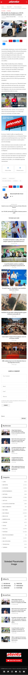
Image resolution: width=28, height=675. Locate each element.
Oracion (15, 525)
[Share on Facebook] (14, 41)
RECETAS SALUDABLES (15, 534)
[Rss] (20, 671)
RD (20, 180)
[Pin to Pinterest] (21, 41)
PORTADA (15, 531)
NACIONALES (15, 513)
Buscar (3, 416)
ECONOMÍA (15, 488)
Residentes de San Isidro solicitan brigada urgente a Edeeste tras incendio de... (14, 313)
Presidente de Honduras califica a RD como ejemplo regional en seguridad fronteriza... (14, 240)
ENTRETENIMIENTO (15, 491)
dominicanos (12, 178)
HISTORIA (15, 494)
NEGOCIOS (15, 516)
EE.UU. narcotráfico (6, 180)
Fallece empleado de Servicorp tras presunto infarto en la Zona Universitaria (18, 468)
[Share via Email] (4, 44)
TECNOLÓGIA (15, 544)
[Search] (26, 2)
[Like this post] (11, 41)
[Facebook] (4, 671)
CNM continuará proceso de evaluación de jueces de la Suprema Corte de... (14, 361)
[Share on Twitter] (17, 41)
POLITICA (15, 528)
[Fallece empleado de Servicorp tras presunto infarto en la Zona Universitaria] (5, 468)
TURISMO (15, 547)
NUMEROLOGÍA (15, 519)
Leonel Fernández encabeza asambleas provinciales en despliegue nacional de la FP (14, 264)
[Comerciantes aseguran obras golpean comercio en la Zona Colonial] (14, 326)
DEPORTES (15, 484)
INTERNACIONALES (15, 497)
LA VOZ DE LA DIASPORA (15, 503)
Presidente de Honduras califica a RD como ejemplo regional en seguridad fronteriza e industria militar (18, 449)
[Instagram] (12, 671)
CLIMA (15, 481)
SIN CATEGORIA (15, 541)
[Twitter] (8, 671)
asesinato (4, 178)
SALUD (15, 538)
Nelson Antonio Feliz (11, 16)
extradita (15, 180)
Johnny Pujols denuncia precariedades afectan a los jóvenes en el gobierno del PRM (18, 431)
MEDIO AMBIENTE (15, 506)
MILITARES (9, 6)
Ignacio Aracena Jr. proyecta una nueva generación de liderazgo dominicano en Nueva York (18, 440)
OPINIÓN (15, 522)
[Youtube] (16, 671)
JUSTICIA (15, 500)
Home (2, 6)
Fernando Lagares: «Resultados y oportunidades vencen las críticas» (14, 289)
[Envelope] (23, 671)
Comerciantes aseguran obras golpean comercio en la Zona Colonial (14, 337)
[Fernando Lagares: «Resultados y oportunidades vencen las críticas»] (14, 278)
